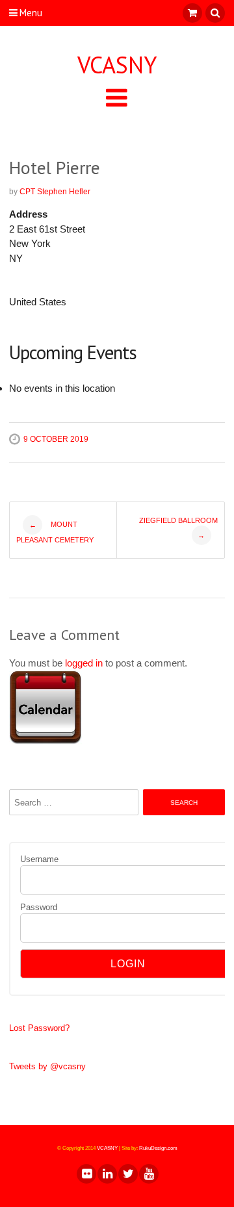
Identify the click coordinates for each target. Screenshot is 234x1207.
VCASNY (117, 65)
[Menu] (116, 97)
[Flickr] (85, 1174)
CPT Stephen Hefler (55, 191)
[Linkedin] (106, 1174)
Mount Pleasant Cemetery (55, 532)
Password (38, 907)
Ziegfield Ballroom (178, 528)
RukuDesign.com (158, 1148)
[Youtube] (148, 1174)
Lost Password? (39, 1028)
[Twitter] (127, 1174)
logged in (84, 662)
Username (39, 859)
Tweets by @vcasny (47, 1066)
